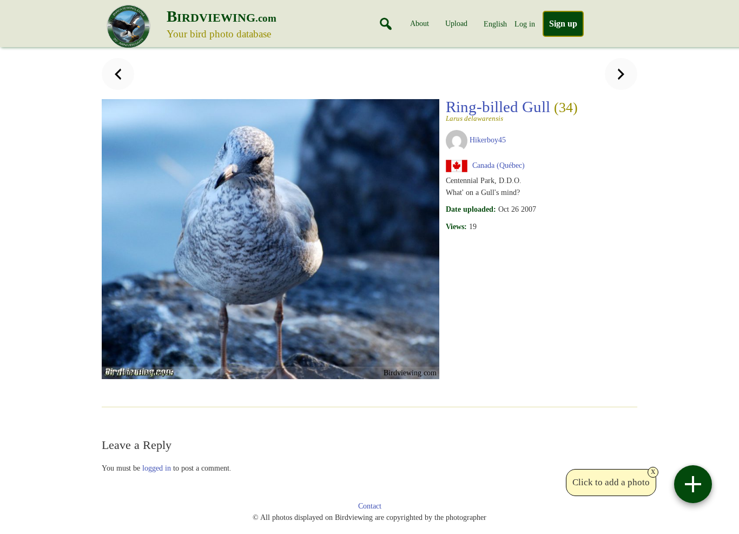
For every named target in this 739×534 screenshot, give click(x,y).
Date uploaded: (471, 209)
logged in (156, 468)
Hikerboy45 (488, 139)
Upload (456, 23)
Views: (456, 226)
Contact (369, 506)
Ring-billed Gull (512, 110)
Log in (524, 23)
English (495, 23)
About (419, 23)
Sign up (563, 23)
